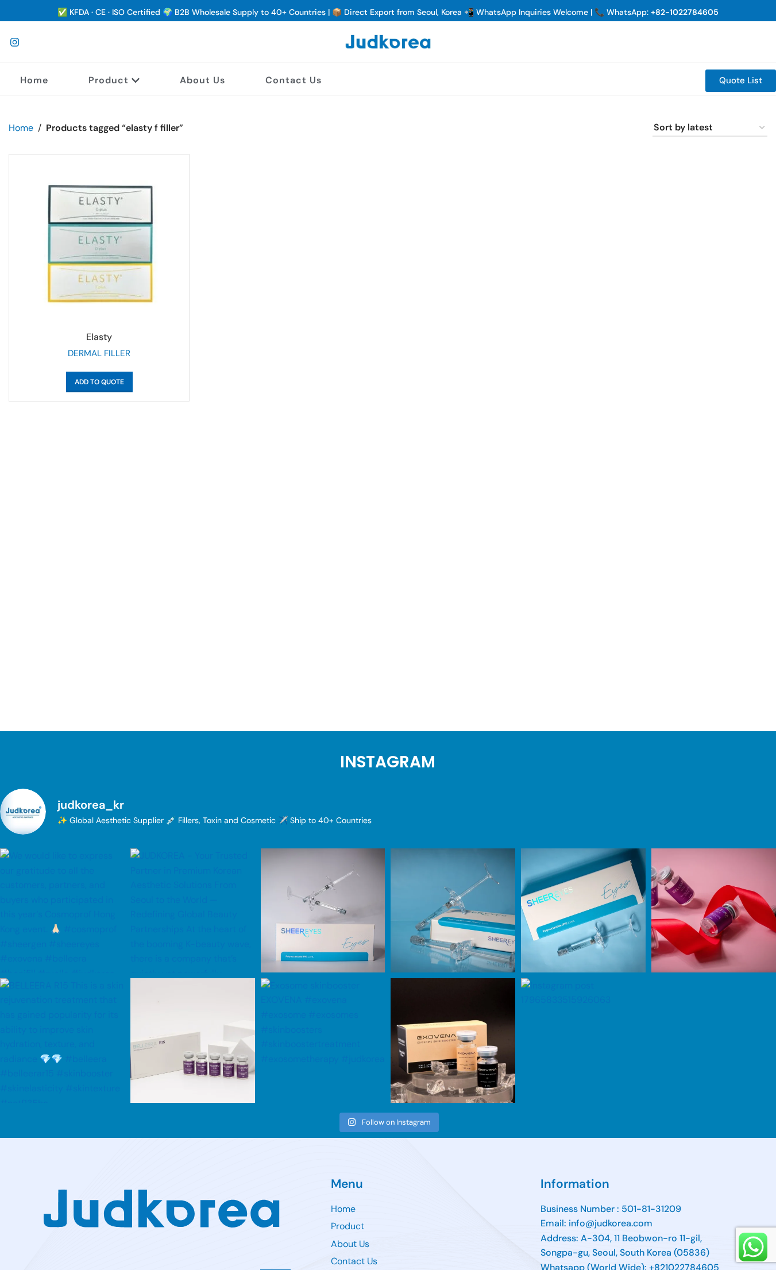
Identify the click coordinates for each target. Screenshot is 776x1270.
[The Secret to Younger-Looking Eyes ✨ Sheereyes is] (583, 910)
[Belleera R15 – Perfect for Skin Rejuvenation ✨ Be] (192, 1040)
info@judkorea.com (611, 1223)
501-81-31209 (651, 1209)
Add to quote (99, 382)
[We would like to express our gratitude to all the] (62, 910)
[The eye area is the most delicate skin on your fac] (453, 910)
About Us (202, 80)
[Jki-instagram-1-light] (14, 42)
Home (34, 80)
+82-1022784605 (685, 12)
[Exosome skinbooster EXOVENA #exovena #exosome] (323, 1040)
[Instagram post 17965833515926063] (583, 1040)
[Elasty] (99, 244)
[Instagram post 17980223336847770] (453, 1040)
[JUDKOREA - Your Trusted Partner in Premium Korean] (192, 910)
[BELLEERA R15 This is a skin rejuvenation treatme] (62, 1040)
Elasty (99, 337)
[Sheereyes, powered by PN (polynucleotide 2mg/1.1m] (323, 910)
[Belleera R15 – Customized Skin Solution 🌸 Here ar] (713, 910)
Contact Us (293, 80)
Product (108, 80)
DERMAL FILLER (99, 353)
